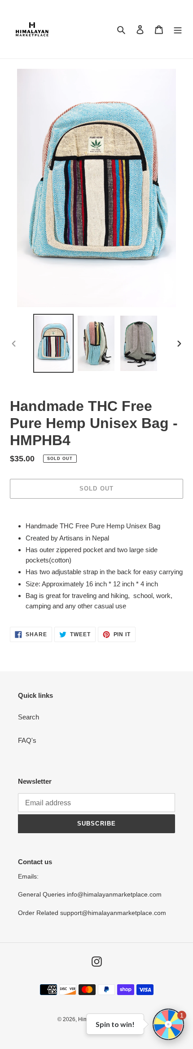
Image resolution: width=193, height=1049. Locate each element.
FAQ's (27, 740)
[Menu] (177, 29)
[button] (168, 1024)
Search (28, 717)
